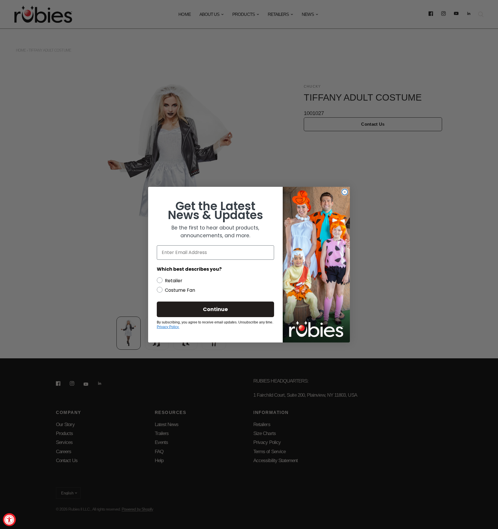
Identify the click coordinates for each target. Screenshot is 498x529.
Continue (215, 309)
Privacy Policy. (168, 327)
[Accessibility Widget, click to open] (9, 519)
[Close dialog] (345, 192)
